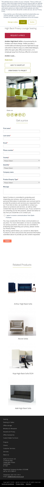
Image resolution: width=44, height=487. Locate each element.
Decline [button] (32, 22)
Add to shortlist (17, 65)
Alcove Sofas (23, 339)
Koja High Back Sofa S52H (23, 373)
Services (6, 452)
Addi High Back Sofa (23, 408)
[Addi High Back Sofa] (22, 391)
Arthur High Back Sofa (23, 304)
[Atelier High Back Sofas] (22, 92)
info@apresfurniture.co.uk (15, 476)
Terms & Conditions (8, 484)
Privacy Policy (20, 484)
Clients (5, 445)
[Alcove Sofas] (22, 322)
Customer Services (9, 448)
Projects (5, 442)
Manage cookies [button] (13, 22)
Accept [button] (23, 22)
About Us (6, 455)
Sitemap (28, 484)
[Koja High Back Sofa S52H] (22, 357)
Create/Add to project (17, 70)
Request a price (17, 35)
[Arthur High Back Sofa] (22, 287)
